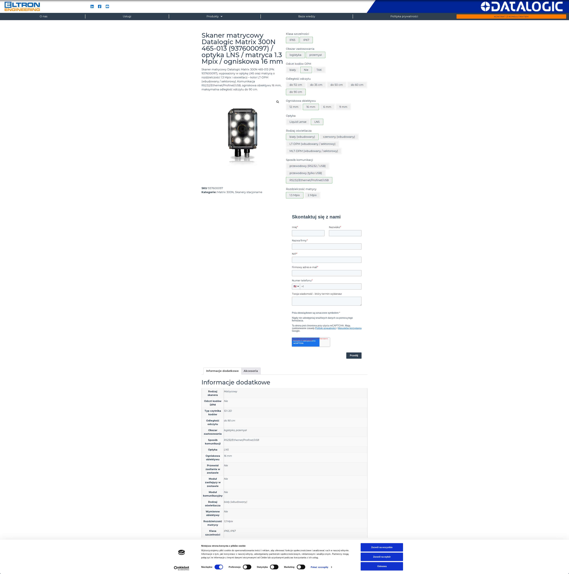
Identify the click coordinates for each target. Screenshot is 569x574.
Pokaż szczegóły (319, 567)
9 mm (343, 107)
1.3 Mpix (228, 521)
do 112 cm (296, 84)
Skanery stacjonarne (248, 192)
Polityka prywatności (404, 16)
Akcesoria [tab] (251, 371)
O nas (43, 16)
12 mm (294, 107)
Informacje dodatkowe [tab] (222, 371)
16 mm (228, 455)
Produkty (213, 16)
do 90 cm (229, 420)
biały (293, 70)
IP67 (233, 530)
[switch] (247, 567)
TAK (319, 70)
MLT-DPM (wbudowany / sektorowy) (314, 151)
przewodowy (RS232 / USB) (308, 166)
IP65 (226, 530)
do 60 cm (357, 84)
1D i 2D (228, 410)
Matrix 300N (225, 192)
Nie (226, 401)
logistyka (229, 430)
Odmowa (382, 566)
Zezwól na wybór (382, 556)
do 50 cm (336, 84)
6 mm (327, 107)
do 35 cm (316, 84)
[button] (277, 102)
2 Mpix (312, 195)
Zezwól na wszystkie (382, 547)
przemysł (241, 430)
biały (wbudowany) (235, 501)
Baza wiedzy (306, 16)
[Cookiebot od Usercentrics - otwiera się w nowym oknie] (182, 568)
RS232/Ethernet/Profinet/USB (241, 439)
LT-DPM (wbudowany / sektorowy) (312, 144)
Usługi (127, 16)
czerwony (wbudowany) (339, 136)
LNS (226, 449)
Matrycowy (230, 391)
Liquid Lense (298, 122)
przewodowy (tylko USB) (306, 173)
